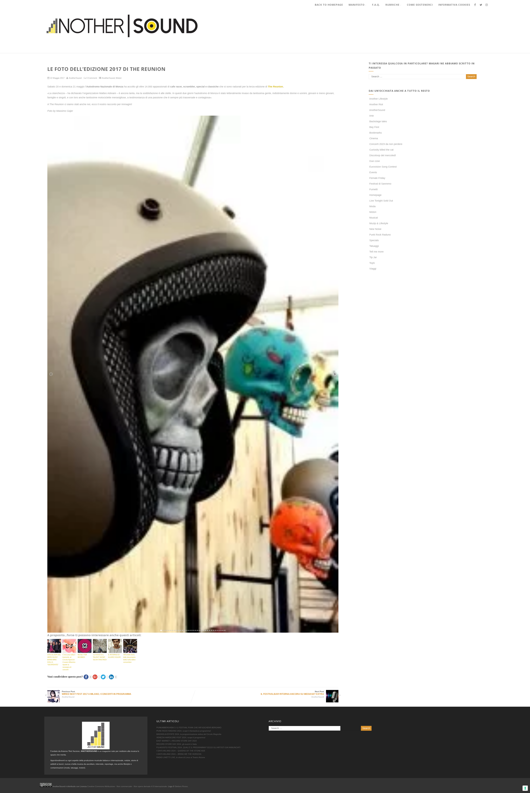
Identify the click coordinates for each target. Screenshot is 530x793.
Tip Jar (373, 257)
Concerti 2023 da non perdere (385, 144)
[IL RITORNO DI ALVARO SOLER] (115, 646)
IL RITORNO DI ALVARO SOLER (114, 656)
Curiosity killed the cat (381, 149)
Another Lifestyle (378, 98)
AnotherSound (108, 78)
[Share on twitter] (104, 676)
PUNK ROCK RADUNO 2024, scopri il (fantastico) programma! (183, 731)
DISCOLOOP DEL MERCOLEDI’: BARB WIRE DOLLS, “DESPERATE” (54, 660)
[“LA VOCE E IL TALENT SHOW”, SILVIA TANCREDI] (100, 646)
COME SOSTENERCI (420, 4)
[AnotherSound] (143, 51)
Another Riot (376, 104)
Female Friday (377, 178)
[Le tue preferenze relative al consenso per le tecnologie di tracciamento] (525, 788)
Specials (374, 240)
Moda (372, 206)
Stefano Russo (181, 786)
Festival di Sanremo (380, 183)
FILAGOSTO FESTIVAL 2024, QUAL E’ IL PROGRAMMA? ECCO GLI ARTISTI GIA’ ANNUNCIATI (198, 747)
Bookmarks (375, 132)
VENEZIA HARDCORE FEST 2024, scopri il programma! (180, 737)
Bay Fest (374, 127)
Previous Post (96, 692)
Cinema (373, 138)
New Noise (375, 229)
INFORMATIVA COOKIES (454, 4)
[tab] (161, 630)
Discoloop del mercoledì (382, 155)
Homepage (375, 195)
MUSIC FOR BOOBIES (82, 656)
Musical (373, 217)
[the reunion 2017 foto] (192, 374)
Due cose (374, 161)
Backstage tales (378, 121)
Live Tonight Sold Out (381, 200)
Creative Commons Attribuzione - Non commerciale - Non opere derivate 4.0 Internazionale (127, 786)
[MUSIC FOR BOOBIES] (85, 646)
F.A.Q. (376, 4)
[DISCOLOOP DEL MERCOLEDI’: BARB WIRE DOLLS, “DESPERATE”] (54, 646)
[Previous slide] (51, 374)
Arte (371, 115)
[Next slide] (335, 374)
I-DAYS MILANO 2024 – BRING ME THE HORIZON (178, 754)
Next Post (292, 692)
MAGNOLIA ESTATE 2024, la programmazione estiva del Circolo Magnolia (188, 734)
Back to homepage (329, 4)
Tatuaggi (374, 246)
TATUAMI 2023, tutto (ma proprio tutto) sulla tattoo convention (129, 658)
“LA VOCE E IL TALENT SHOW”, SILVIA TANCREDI (100, 657)
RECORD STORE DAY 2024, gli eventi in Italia (176, 744)
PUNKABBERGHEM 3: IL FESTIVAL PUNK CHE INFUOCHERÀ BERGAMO (188, 727)
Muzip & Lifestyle (378, 223)
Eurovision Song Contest (383, 166)
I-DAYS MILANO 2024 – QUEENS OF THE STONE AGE (180, 751)
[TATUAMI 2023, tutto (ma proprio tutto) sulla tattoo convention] (130, 646)
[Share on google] (96, 676)
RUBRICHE (392, 4)
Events (373, 172)
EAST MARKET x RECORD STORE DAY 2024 (176, 741)
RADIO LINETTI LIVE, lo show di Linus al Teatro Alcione (180, 757)
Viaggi (372, 268)
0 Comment (91, 78)
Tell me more (376, 251)
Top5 (372, 263)
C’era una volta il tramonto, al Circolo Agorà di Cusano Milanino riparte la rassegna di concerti (69, 662)
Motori (118, 78)
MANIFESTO (357, 4)
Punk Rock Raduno (380, 234)
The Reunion (275, 86)
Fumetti (373, 189)
